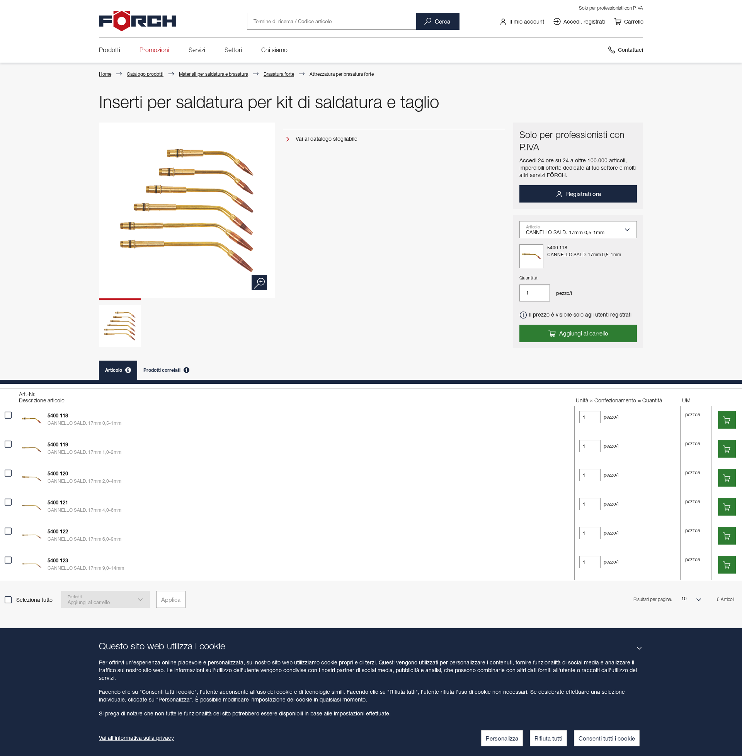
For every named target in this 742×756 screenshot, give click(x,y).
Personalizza (502, 738)
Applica (170, 599)
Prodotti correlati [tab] (165, 370)
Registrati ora (583, 193)
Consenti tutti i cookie (607, 738)
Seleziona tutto (34, 599)
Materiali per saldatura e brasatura (213, 74)
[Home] (137, 21)
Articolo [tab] (117, 370)
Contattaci (630, 49)
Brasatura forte (279, 74)
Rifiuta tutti (548, 738)
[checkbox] (8, 415)
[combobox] (581, 231)
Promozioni (154, 49)
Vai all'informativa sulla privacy (136, 737)
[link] (522, 21)
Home (105, 74)
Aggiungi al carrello (583, 333)
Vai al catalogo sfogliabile (325, 138)
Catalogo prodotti (145, 74)
